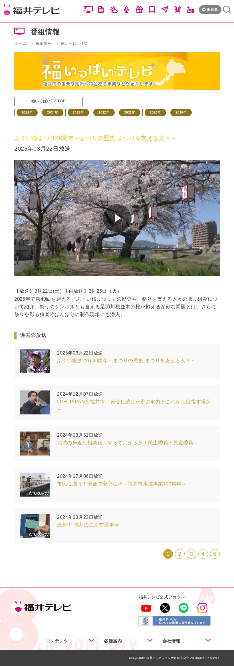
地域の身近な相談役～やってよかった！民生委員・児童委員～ (128, 443)
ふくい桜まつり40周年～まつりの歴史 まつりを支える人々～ (126, 360)
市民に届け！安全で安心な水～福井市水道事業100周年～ (122, 484)
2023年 (78, 112)
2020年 (155, 112)
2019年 (181, 112)
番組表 (212, 9)
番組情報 (43, 43)
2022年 (104, 112)
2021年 (129, 112)
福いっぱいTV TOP (48, 101)
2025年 (27, 112)
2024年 (52, 112)
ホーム (20, 43)
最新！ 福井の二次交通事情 (88, 525)
